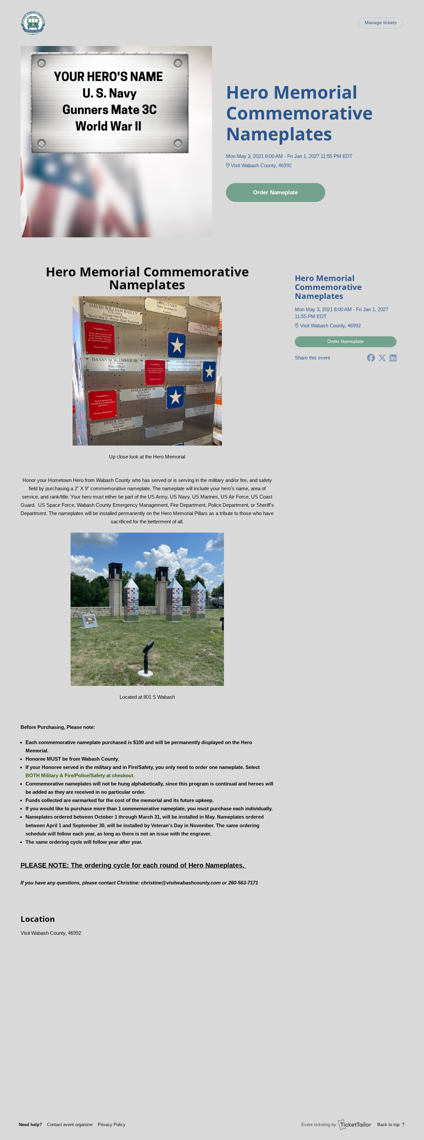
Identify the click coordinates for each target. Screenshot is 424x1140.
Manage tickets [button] (381, 22)
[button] (70, 1124)
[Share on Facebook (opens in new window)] (371, 358)
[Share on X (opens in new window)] (382, 358)
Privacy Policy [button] (112, 1124)
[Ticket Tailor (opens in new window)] (354, 1124)
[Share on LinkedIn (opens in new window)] (393, 358)
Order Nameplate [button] (275, 192)
